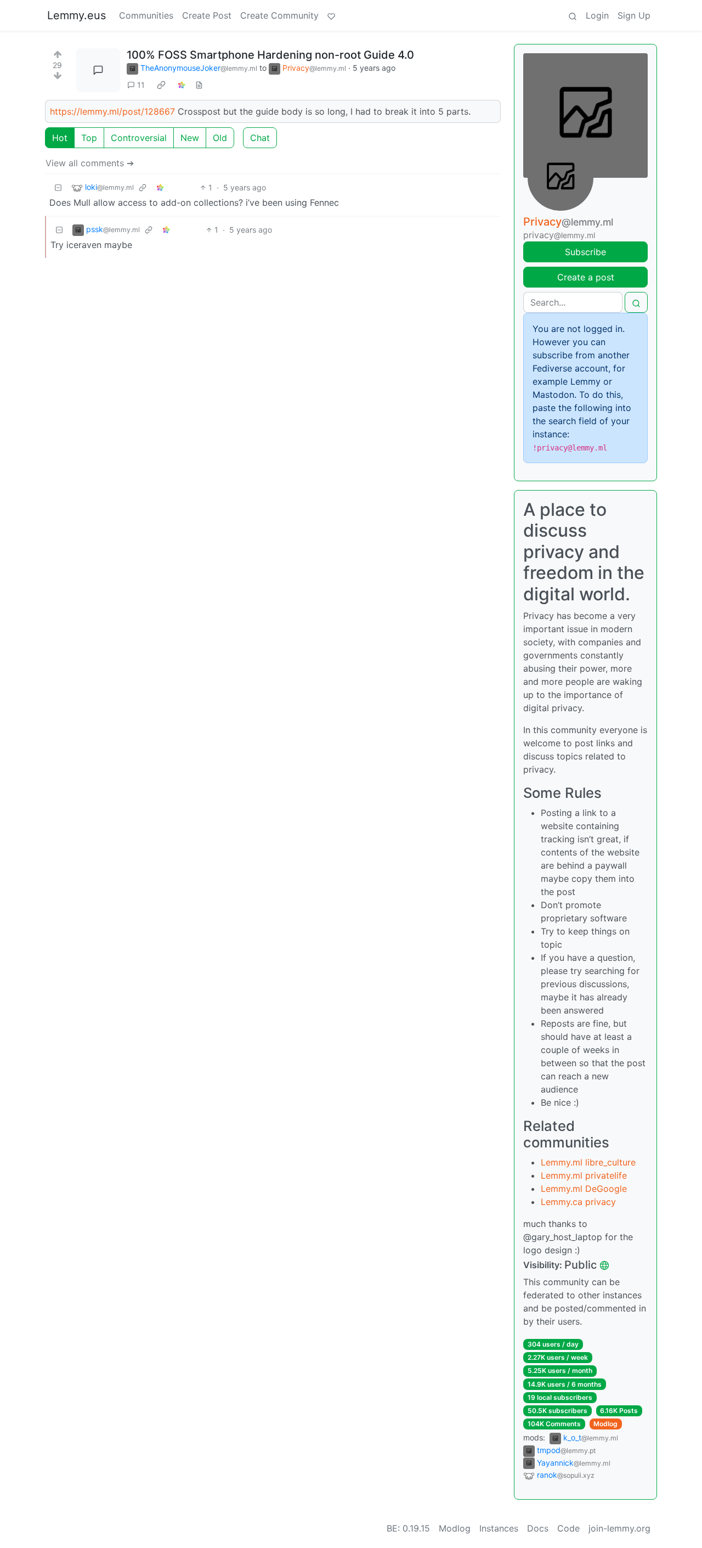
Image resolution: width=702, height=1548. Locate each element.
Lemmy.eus (76, 15)
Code (568, 1528)
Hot (59, 137)
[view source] (199, 84)
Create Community (279, 15)
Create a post (585, 277)
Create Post (206, 15)
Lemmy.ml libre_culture (588, 1162)
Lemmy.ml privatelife (584, 1175)
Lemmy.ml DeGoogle (584, 1188)
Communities (146, 15)
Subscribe (585, 251)
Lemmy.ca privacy (578, 1201)
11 (141, 84)
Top (89, 137)
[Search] (572, 15)
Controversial (139, 137)
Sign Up (634, 15)
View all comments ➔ (90, 162)
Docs (537, 1528)
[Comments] (98, 70)
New (189, 137)
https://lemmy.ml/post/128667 (112, 111)
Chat (260, 137)
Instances (498, 1528)
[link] (161, 85)
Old (220, 137)
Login (597, 15)
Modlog (605, 1424)
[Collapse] (58, 187)
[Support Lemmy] (331, 15)
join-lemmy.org (619, 1528)
